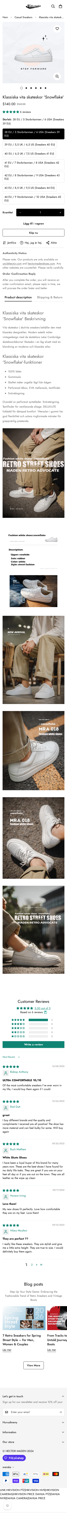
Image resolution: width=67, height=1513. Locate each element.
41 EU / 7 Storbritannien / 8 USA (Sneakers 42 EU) (31, 164)
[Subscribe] (60, 1412)
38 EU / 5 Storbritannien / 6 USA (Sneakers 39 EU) (32, 134)
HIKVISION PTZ (15, 1490)
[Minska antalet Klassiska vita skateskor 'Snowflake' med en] (20, 212)
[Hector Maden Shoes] (33, 6)
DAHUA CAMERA (16, 1498)
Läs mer (7, 1350)
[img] (11, 1067)
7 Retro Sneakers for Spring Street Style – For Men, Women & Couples (22, 1339)
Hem (5, 17)
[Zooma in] (57, 76)
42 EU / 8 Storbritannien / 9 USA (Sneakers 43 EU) (32, 177)
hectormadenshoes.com (41, 264)
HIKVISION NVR (35, 1490)
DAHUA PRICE (36, 1498)
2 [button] (32, 1265)
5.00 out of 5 (43, 1008)
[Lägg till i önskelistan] (57, 29)
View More (33, 1365)
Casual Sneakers (23, 17)
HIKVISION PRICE (24, 1494)
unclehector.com (12, 264)
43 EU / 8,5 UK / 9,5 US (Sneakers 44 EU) (29, 188)
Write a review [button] (33, 1044)
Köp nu (33, 233)
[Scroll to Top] (60, 1494)
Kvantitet (8, 212)
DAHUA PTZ (42, 1494)
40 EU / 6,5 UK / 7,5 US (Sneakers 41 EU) (29, 154)
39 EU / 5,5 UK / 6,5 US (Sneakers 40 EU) (29, 145)
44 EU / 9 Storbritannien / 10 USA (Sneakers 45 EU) (32, 198)
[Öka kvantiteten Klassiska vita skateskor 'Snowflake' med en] (60, 212)
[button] (60, 6)
